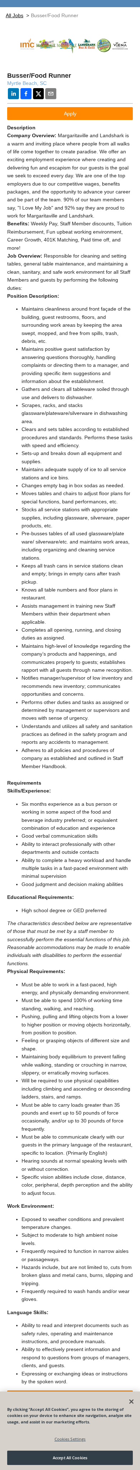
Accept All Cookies (70, 1457)
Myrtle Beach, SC (27, 83)
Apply (70, 113)
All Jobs (14, 15)
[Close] (131, 1401)
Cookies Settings (70, 1439)
